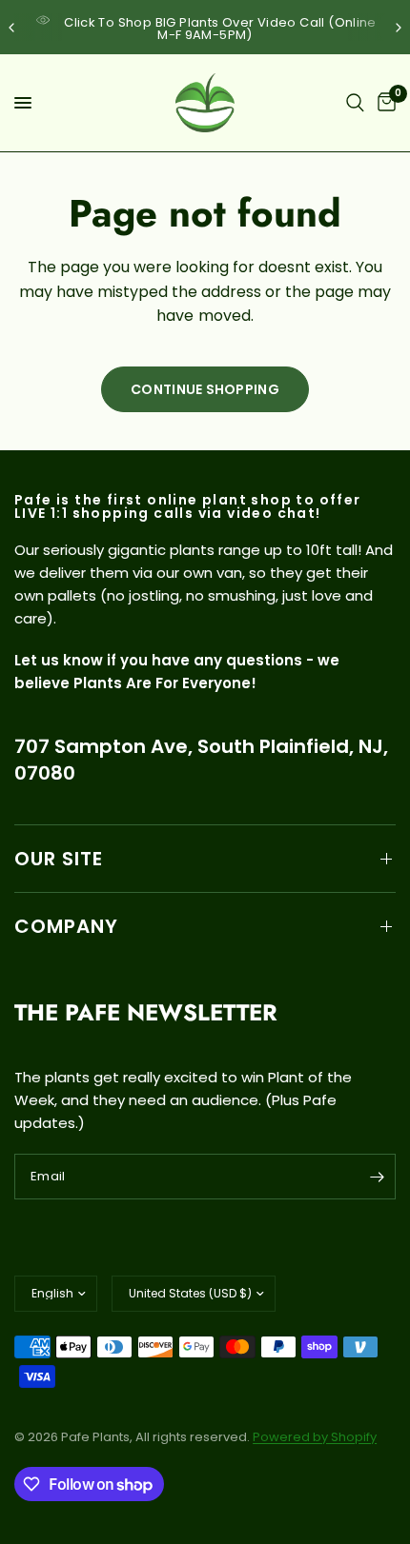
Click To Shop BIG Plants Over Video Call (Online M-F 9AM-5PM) (220, 28)
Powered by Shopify (315, 1437)
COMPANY (66, 926)
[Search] (355, 102)
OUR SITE (58, 858)
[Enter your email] (377, 1176)
